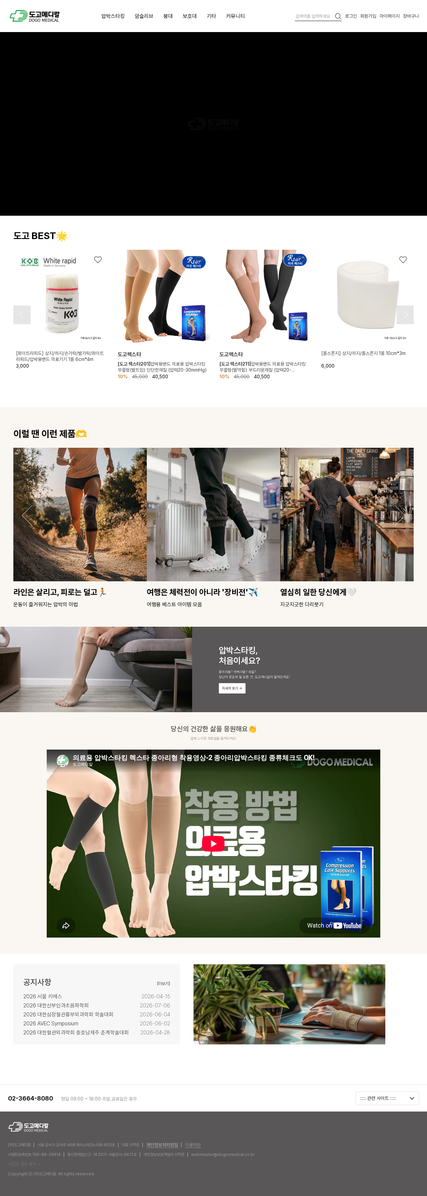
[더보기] (163, 983)
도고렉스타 (129, 354)
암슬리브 (144, 16)
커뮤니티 (235, 16)
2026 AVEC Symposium (50, 1023)
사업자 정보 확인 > (24, 1164)
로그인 (351, 16)
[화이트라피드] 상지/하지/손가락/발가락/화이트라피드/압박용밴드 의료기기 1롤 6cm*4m (60, 356)
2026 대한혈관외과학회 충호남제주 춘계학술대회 (76, 1032)
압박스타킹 (113, 16)
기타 (211, 16)
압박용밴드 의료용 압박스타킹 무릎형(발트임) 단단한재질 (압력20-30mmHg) (162, 367)
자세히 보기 (232, 688)
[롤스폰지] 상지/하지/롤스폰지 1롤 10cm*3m (363, 353)
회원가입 (368, 16)
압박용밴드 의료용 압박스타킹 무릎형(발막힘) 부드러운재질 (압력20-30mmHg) (263, 367)
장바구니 (411, 16)
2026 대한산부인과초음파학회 (56, 1005)
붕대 (168, 16)
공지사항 (37, 982)
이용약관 (193, 1145)
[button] (21, 315)
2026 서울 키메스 (42, 996)
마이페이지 (390, 16)
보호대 (190, 16)
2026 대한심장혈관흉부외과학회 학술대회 (68, 1014)
